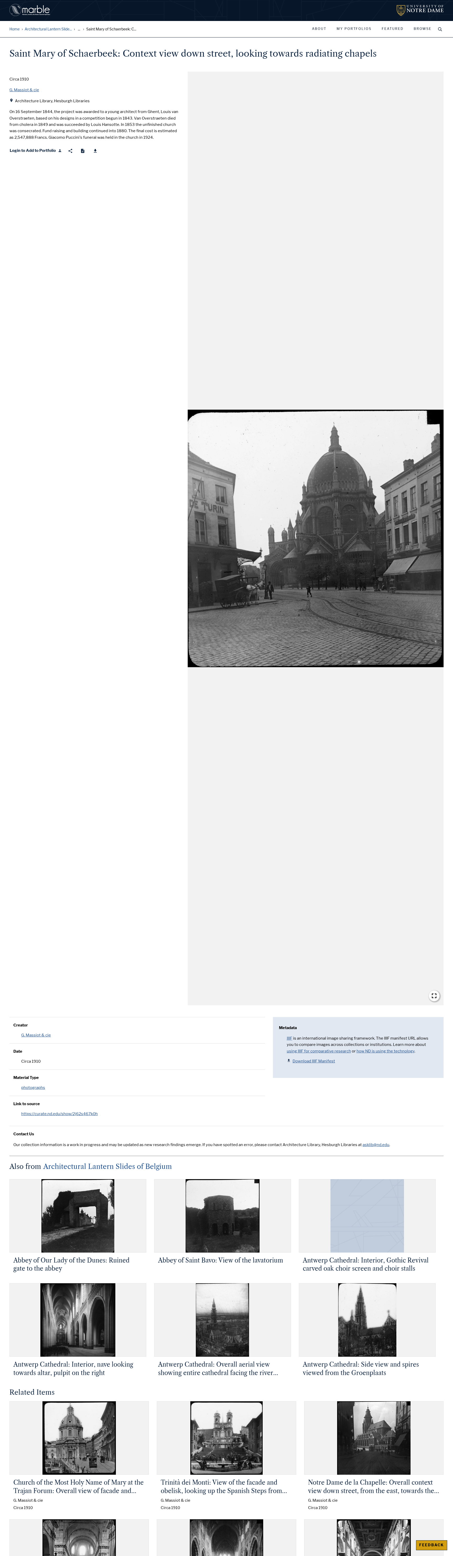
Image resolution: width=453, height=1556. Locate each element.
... (79, 29)
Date (17, 1051)
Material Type (26, 1077)
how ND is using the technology (385, 1051)
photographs (33, 1087)
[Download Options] (95, 151)
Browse (423, 29)
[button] (316, 538)
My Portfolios (354, 29)
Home (14, 29)
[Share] (70, 151)
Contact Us (23, 1134)
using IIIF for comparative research (319, 1051)
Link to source (26, 1104)
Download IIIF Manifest (314, 1061)
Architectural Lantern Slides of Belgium (107, 1166)
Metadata (288, 1027)
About (319, 29)
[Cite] (82, 151)
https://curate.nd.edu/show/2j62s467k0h (59, 1113)
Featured (392, 29)
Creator (20, 1025)
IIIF (289, 1038)
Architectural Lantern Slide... (48, 29)
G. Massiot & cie (36, 1035)
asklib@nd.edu (376, 1144)
